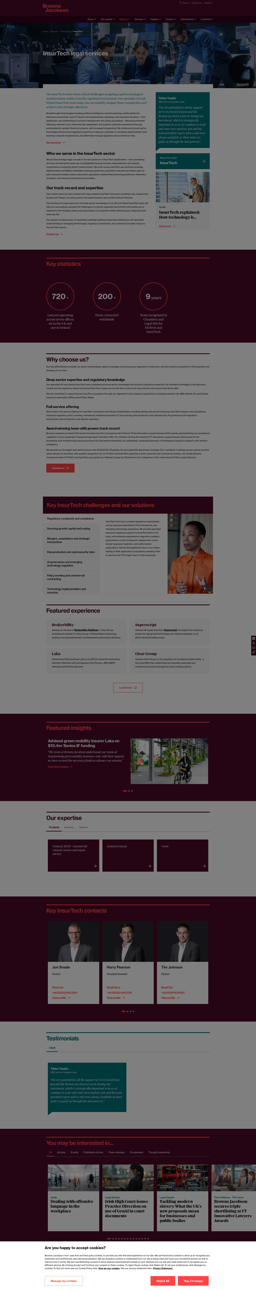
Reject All (163, 1280)
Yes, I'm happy (193, 1280)
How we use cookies (109, 1268)
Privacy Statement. (163, 1268)
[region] (128, 1266)
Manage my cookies (64, 1280)
